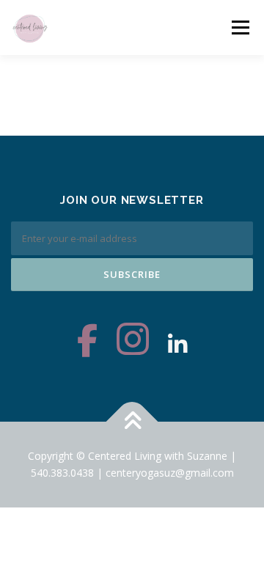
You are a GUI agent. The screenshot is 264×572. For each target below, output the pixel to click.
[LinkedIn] (177, 344)
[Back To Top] (132, 421)
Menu (240, 27)
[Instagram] (133, 344)
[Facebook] (87, 344)
